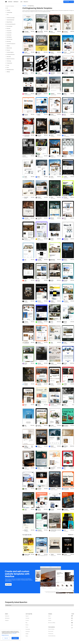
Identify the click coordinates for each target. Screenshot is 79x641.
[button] (16, 1)
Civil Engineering (31, 5)
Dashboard (10, 1)
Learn (21, 1)
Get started (68, 1)
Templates (24, 5)
